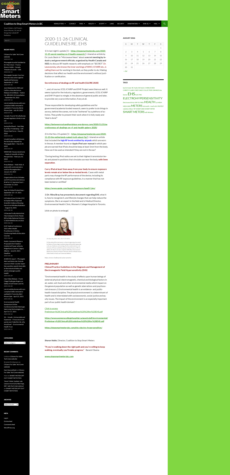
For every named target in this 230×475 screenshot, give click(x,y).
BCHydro (141, 88)
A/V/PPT (101, 23)
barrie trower (127, 88)
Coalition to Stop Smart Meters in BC (23, 23)
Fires (81, 23)
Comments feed (9, 424)
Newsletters (59, 23)
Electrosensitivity (128, 102)
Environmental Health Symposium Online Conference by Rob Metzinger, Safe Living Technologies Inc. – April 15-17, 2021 (14, 307)
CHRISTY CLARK (128, 90)
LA (156, 102)
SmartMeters (133, 23)
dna (160, 90)
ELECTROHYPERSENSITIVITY (143, 98)
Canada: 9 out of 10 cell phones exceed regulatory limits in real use (15, 118)
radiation (126, 109)
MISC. (156, 23)
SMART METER (150, 109)
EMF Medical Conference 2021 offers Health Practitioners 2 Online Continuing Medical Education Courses (14, 231)
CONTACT (72, 23)
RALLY (131, 109)
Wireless (150, 112)
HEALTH (91, 23)
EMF (136, 102)
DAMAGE (156, 90)
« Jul (125, 71)
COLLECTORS (147, 90)
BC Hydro (135, 88)
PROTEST (160, 106)
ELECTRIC (138, 95)
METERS (136, 105)
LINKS (112, 23)
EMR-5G (146, 23)
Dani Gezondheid (10, 370)
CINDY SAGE (138, 90)
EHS (131, 93)
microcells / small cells (150, 106)
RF (135, 109)
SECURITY (120, 23)
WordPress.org (9, 428)
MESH (160, 102)
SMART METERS (134, 112)
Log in (6, 418)
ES (139, 102)
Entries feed (8, 421)
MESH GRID (127, 106)
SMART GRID (140, 109)
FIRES (142, 102)
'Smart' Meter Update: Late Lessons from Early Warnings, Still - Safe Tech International (14, 383)
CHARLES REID (150, 88)
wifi (146, 112)
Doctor (125, 95)
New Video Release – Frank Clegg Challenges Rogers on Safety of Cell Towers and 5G (14, 281)
